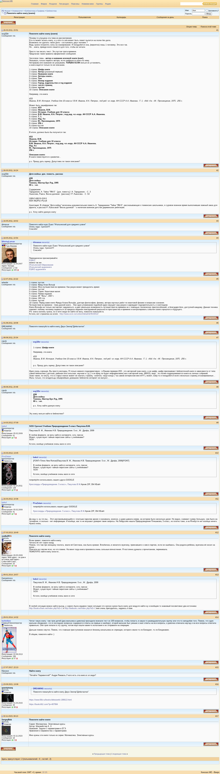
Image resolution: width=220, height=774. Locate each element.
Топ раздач (64, 4)
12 (217, 532)
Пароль (188, 14)
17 (217, 716)
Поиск (204, 17)
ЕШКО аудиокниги (37, 269)
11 (218, 499)
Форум (44, 4)
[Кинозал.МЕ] (15, 3)
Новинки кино (88, 4)
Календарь (121, 17)
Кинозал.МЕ (206, 772)
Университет (17, 11)
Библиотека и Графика (34, 11)
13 (217, 575)
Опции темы (191, 27)
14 (217, 617)
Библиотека (52, 11)
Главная (34, 4)
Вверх (216, 772)
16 (217, 684)
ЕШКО (32, 260)
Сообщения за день (165, 17)
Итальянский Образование (41, 265)
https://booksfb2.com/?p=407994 (43, 704)
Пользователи (84, 17)
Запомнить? (213, 11)
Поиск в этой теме (208, 27)
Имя (187, 10)
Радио (108, 4)
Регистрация (19, 17)
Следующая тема (118, 754)
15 (217, 667)
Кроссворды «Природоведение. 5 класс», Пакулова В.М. (55, 484)
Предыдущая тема (102, 754)
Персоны (75, 4)
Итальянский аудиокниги (40, 267)
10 (217, 453)
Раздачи (53, 4)
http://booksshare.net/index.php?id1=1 (45, 608)
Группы (99, 4)
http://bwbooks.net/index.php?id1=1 (80, 608)
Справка (50, 17)
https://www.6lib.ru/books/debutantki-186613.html (50, 700)
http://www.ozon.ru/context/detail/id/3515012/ (79, 314)
